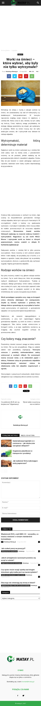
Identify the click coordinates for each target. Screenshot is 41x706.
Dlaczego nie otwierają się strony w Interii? (18, 583)
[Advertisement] (20, 27)
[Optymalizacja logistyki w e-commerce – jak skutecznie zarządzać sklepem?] (6, 443)
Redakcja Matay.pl (12, 71)
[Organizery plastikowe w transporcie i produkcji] (6, 453)
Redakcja (21, 551)
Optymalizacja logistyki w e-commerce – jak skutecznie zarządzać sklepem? (24, 443)
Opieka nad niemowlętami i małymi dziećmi (13, 575)
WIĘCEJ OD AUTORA (27, 435)
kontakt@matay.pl (28, 682)
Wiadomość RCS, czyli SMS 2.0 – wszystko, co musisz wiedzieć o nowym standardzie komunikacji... (19, 536)
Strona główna (5, 50)
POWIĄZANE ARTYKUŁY (10, 435)
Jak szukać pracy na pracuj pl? (13, 548)
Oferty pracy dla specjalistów (9, 551)
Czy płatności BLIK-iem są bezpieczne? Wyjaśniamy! (10, 403)
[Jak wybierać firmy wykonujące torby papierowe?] (6, 463)
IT (2, 542)
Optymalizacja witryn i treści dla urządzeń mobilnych (16, 585)
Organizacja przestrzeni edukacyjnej (11, 563)
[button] (38, 3)
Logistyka (20, 54)
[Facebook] (18, 696)
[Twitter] (23, 696)
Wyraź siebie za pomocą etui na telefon (31, 403)
